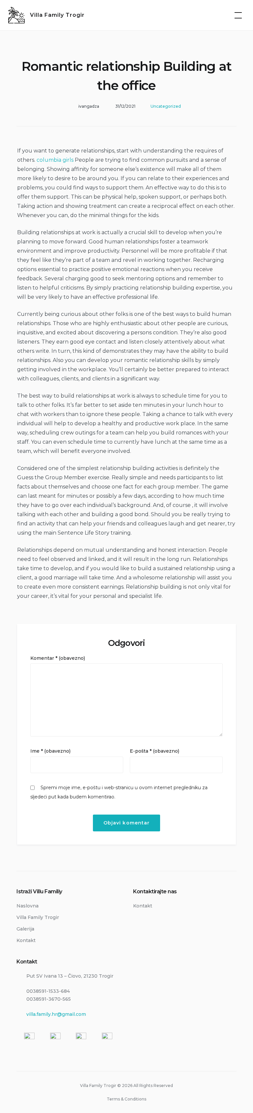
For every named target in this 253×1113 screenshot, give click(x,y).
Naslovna (27, 906)
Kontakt (26, 940)
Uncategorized (166, 106)
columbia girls (55, 160)
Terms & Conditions (126, 1099)
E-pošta (154, 751)
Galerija (25, 929)
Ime (50, 751)
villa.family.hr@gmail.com (56, 1014)
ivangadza (88, 106)
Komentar (57, 658)
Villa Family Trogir (57, 15)
